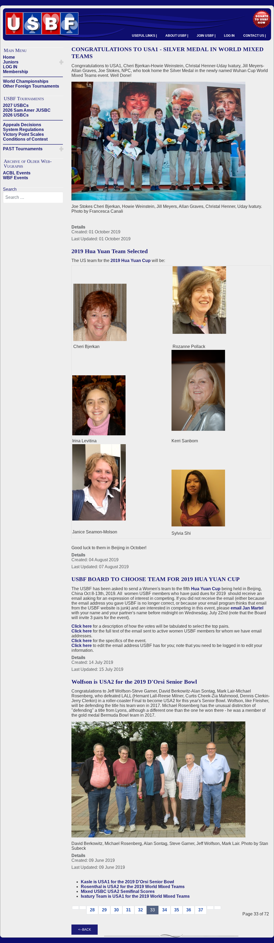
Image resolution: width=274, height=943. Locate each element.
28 (92, 910)
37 (200, 910)
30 (116, 910)
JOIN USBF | (206, 36)
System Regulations (23, 129)
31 (128, 910)
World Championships (25, 81)
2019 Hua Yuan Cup (131, 260)
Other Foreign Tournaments (31, 86)
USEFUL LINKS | (144, 36)
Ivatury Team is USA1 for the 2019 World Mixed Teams (135, 896)
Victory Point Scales (23, 134)
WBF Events (15, 177)
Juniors (10, 62)
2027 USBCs (16, 105)
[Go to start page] (75, 908)
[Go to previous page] (82, 908)
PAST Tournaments (23, 149)
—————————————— (33, 76)
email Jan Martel (247, 608)
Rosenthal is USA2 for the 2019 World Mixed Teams (133, 886)
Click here (81, 626)
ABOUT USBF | (176, 36)
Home (9, 57)
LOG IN (229, 36)
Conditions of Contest (25, 139)
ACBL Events (17, 173)
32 (140, 910)
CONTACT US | (254, 36)
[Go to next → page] (210, 908)
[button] (61, 62)
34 (164, 910)
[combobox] (33, 197)
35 (176, 910)
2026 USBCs (16, 115)
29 (104, 910)
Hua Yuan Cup (205, 588)
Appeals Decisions (22, 124)
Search (10, 189)
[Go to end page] (217, 908)
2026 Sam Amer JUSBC (27, 110)
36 (188, 910)
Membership (15, 71)
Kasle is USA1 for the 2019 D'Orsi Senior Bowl (127, 882)
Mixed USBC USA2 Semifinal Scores (118, 891)
